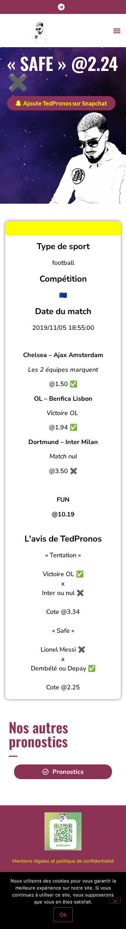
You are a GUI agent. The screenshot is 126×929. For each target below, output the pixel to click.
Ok (63, 914)
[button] (116, 30)
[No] (115, 900)
